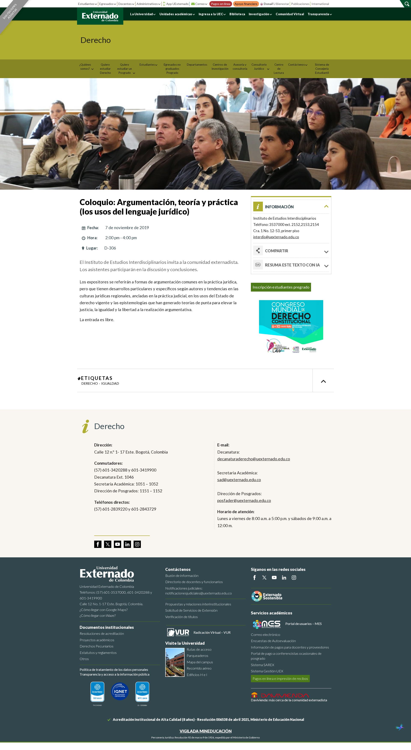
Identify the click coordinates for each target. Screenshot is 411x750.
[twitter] (107, 544)
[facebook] (97, 544)
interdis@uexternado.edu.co (276, 237)
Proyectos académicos (97, 640)
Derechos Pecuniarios (96, 646)
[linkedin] (127, 544)
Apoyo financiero (246, 4)
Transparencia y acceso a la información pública (114, 674)
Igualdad (110, 383)
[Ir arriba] (323, 380)
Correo (200, 4)
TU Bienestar (280, 4)
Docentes (125, 4)
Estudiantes (86, 4)
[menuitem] (86, 66)
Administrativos (147, 4)
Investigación (259, 14)
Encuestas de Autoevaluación (273, 641)
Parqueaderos (197, 655)
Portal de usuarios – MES (303, 623)
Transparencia (318, 14)
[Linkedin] (284, 577)
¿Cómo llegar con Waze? (98, 615)
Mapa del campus (200, 662)
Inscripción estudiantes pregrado (281, 287)
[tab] (291, 265)
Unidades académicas (175, 14)
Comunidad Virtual (290, 14)
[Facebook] (254, 577)
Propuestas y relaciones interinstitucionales (198, 604)
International (320, 4)
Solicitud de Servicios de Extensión (191, 610)
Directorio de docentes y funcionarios (194, 582)
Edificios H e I (197, 675)
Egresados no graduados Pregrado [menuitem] (172, 68)
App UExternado (177, 4)
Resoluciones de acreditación (102, 633)
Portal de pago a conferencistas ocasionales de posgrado (286, 655)
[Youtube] (274, 577)
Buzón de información (181, 575)
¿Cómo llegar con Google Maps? (104, 610)
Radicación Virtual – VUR (212, 632)
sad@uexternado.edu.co (239, 479)
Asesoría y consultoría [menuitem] (240, 66)
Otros (84, 659)
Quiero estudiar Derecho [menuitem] (105, 68)
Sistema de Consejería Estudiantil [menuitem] (322, 68)
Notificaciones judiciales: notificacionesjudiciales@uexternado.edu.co (198, 590)
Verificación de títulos (181, 617)
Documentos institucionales (107, 627)
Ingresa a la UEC (211, 14)
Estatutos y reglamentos (98, 652)
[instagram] (137, 544)
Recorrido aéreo (199, 668)
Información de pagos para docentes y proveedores (290, 647)
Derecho (89, 383)
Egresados (106, 4)
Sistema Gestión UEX (267, 671)
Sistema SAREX (262, 665)
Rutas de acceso (199, 649)
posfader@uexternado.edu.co (244, 500)
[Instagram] (294, 577)
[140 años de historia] (400, 727)
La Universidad (141, 14)
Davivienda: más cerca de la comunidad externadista (289, 700)
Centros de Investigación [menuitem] (219, 66)
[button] (291, 206)
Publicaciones (300, 4)
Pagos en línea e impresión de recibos (280, 678)
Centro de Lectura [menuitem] (279, 68)
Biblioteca (237, 14)
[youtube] (117, 544)
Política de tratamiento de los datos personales (114, 669)
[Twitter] (264, 577)
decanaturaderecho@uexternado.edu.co (253, 458)
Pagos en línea (220, 4)
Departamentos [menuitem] (197, 64)
